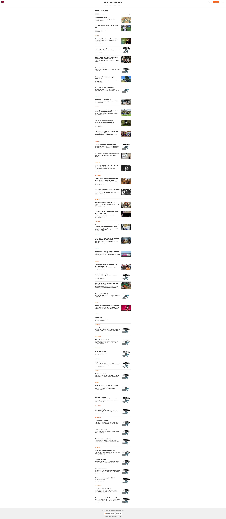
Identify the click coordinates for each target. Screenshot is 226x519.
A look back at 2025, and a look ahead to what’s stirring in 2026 (107, 182)
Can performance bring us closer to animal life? (106, 26)
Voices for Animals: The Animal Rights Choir (107, 144)
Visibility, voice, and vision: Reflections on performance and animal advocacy (106, 179)
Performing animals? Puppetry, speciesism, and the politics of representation (107, 238)
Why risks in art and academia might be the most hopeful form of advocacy (106, 80)
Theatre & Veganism (100, 373)
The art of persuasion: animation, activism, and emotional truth (106, 284)
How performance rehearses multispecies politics (105, 19)
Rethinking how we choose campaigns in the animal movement (105, 156)
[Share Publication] (211, 2)
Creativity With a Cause (101, 274)
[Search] (209, 2)
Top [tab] (100, 14)
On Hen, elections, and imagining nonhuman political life (106, 100)
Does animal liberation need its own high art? (107, 39)
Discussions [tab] (104, 14)
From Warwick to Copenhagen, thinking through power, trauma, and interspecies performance (106, 228)
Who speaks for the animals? (103, 99)
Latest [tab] (97, 14)
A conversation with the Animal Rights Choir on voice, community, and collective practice (106, 135)
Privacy (112, 510)
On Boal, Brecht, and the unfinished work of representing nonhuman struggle (106, 193)
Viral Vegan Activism (100, 351)
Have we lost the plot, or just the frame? (105, 202)
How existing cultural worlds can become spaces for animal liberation (107, 61)
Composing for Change (101, 48)
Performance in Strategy (101, 420)
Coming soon (98, 317)
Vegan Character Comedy (102, 327)
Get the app (118, 513)
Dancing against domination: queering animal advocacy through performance (107, 110)
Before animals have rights (102, 17)
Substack (107, 516)
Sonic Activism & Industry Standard (104, 87)
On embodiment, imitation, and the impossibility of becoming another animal (105, 29)
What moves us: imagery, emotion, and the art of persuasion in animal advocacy (107, 252)
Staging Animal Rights (101, 362)
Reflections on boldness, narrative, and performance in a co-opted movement (107, 205)
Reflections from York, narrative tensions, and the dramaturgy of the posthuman (105, 215)
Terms (115, 510)
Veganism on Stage (100, 409)
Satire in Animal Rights (101, 429)
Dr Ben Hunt (102, 20)
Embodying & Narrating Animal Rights (105, 478)
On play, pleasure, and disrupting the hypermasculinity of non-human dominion (106, 114)
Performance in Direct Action (103, 439)
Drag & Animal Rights (100, 459)
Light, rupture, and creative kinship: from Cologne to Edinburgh (106, 265)
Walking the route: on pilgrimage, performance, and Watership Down (104, 121)
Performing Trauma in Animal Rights (105, 450)
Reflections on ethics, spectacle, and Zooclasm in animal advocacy (106, 242)
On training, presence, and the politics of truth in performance (105, 169)
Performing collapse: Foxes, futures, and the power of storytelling (107, 212)
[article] (113, 19)
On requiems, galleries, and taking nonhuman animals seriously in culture (106, 41)
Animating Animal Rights (101, 294)
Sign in (222, 2)
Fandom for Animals (100, 67)
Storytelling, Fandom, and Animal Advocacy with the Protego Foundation (107, 70)
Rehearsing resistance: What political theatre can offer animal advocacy (107, 190)
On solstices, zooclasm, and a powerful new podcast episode (107, 267)
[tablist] (101, 14)
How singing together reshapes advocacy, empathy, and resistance (106, 132)
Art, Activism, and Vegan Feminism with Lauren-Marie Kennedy (106, 276)
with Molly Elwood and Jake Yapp (101, 352)
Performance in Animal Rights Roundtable (106, 385)
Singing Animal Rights (101, 468)
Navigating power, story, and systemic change (107, 153)
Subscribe (216, 2)
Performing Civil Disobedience (103, 488)
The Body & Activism (100, 397)
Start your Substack (110, 513)
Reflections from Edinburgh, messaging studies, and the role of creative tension (107, 255)
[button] (107, 5)
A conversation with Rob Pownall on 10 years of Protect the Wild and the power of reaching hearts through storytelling (107, 287)
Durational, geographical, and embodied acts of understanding (104, 124)
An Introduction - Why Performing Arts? (106, 498)
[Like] (96, 53)
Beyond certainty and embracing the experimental (105, 77)
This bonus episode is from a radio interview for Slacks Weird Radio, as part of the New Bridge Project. (107, 453)
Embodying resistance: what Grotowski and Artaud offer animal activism (107, 166)
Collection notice (120, 510)
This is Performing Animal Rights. (102, 318)
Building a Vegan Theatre (102, 339)
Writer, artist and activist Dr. (100, 479)
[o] (126, 50)
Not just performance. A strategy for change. (107, 305)
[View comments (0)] (104, 33)
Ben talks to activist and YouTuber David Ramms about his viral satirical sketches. (107, 432)
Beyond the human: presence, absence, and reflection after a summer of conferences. (107, 225)
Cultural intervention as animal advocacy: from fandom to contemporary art (106, 57)
